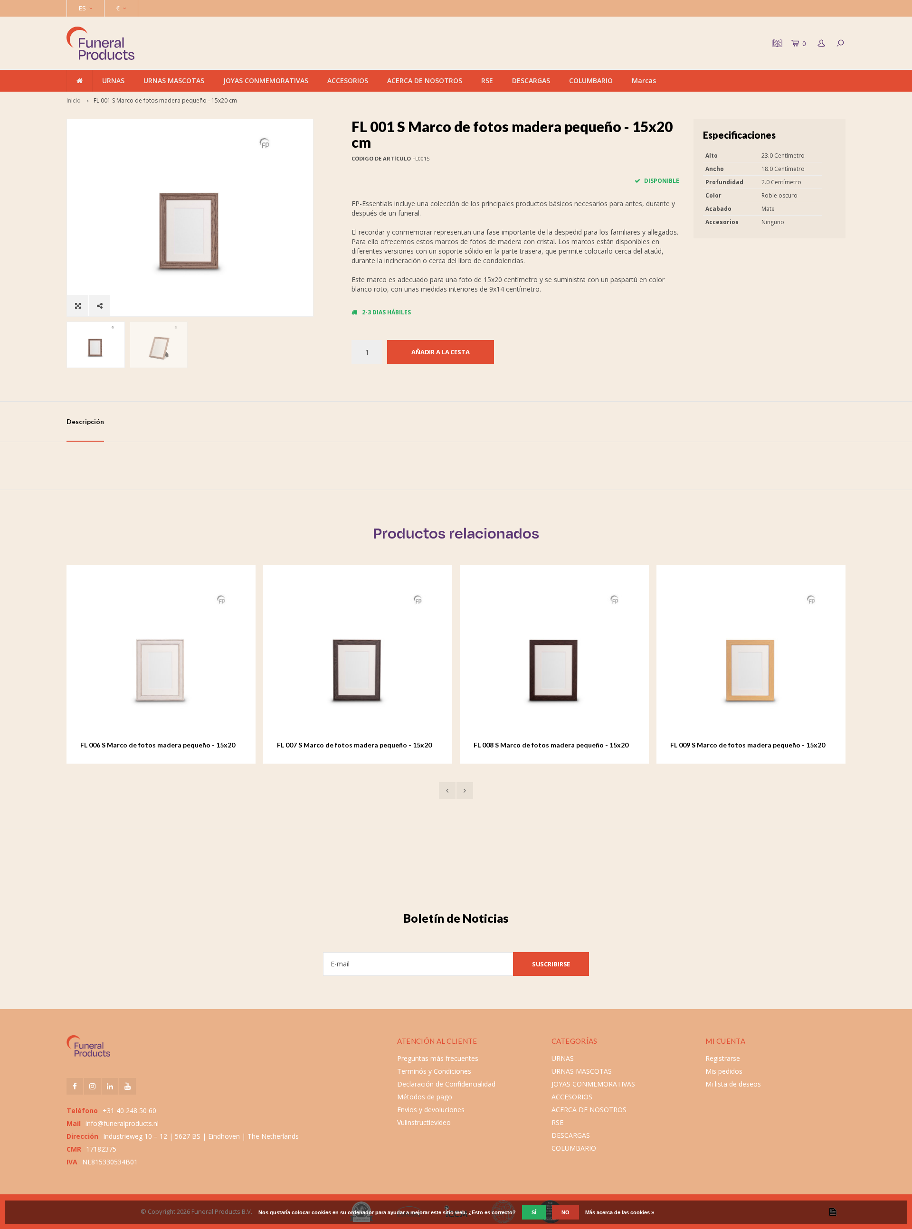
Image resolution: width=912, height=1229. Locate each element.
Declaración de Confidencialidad (446, 1083)
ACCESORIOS (347, 80)
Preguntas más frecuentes (437, 1058)
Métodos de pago (424, 1096)
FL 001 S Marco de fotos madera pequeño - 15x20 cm (165, 100)
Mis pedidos (723, 1071)
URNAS (113, 80)
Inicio (73, 100)
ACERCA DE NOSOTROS (424, 80)
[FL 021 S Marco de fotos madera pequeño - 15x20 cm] (764, 659)
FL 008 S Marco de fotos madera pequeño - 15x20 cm (367, 745)
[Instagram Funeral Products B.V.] (92, 1086)
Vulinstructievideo (424, 1122)
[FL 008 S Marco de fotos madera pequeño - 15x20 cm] (370, 659)
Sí (534, 1212)
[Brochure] (776, 43)
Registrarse (722, 1058)
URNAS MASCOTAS (173, 80)
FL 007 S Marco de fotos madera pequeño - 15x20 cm (170, 745)
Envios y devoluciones (431, 1109)
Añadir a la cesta (440, 352)
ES (82, 8)
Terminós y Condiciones (434, 1071)
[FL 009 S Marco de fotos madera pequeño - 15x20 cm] (567, 659)
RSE (487, 80)
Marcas (644, 80)
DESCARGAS (531, 80)
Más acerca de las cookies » (619, 1212)
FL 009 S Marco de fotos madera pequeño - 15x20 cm (563, 745)
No (565, 1212)
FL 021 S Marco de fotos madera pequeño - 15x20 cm (760, 745)
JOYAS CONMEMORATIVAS (265, 80)
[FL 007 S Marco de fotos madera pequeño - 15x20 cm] (174, 659)
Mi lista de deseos (733, 1083)
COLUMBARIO (591, 80)
